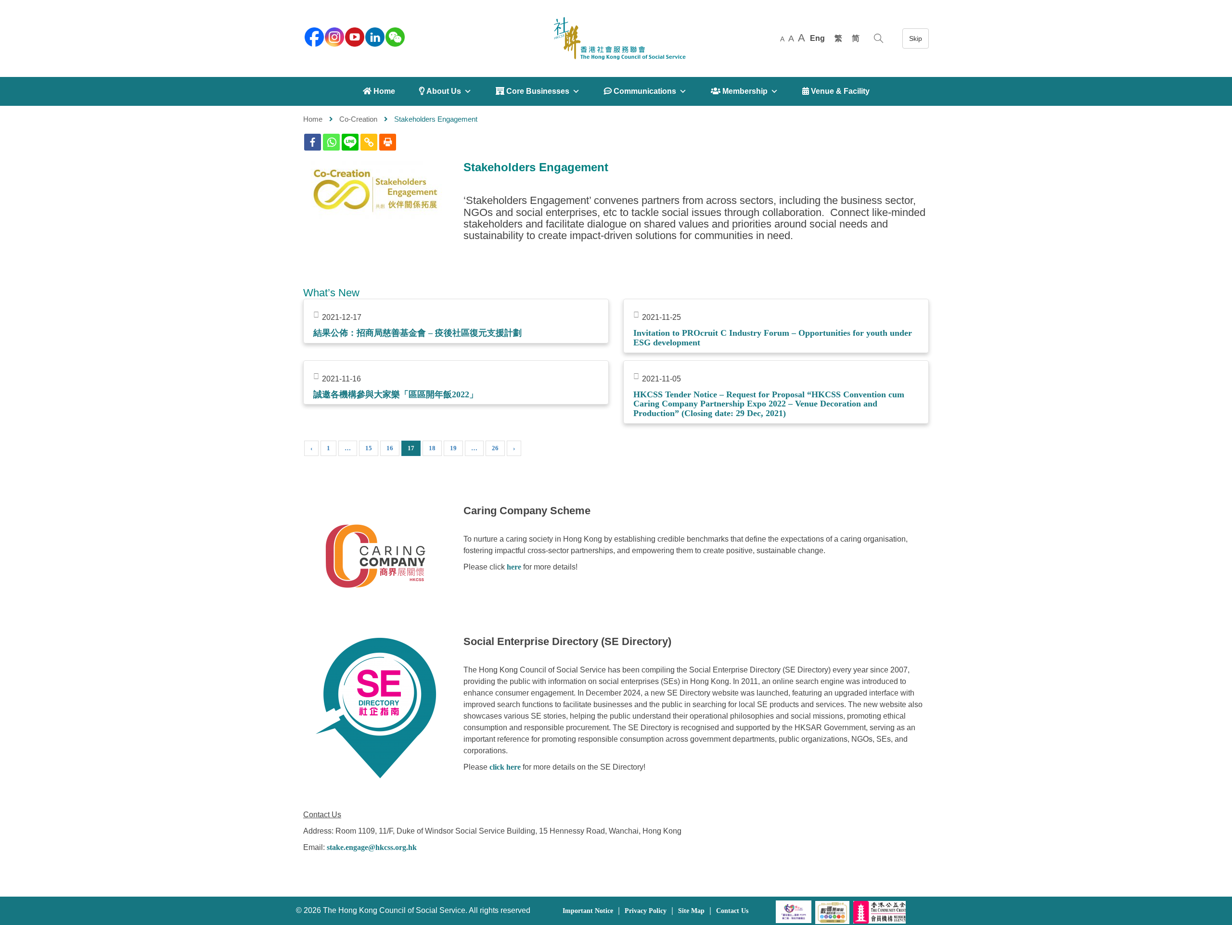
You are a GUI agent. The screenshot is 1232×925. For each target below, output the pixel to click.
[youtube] (353, 36)
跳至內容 (915, 38)
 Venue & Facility (836, 91)
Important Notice (588, 910)
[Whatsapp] (331, 142)
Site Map (691, 910)
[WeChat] (394, 36)
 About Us (440, 91)
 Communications (640, 91)
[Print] (387, 142)
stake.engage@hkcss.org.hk (372, 847)
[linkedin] (374, 36)
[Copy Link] (368, 142)
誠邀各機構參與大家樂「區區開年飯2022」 (395, 394)
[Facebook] (312, 142)
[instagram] (333, 36)
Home (312, 119)
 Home (379, 91)
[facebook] (313, 36)
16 (389, 448)
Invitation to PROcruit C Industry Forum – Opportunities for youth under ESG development (772, 337)
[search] (878, 38)
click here (505, 767)
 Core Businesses (532, 91)
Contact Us (732, 910)
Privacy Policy (646, 910)
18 (432, 448)
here (514, 567)
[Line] (350, 142)
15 (368, 448)
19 (453, 448)
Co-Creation (358, 119)
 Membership (739, 91)
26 (495, 448)
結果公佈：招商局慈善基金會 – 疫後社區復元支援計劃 (417, 333)
